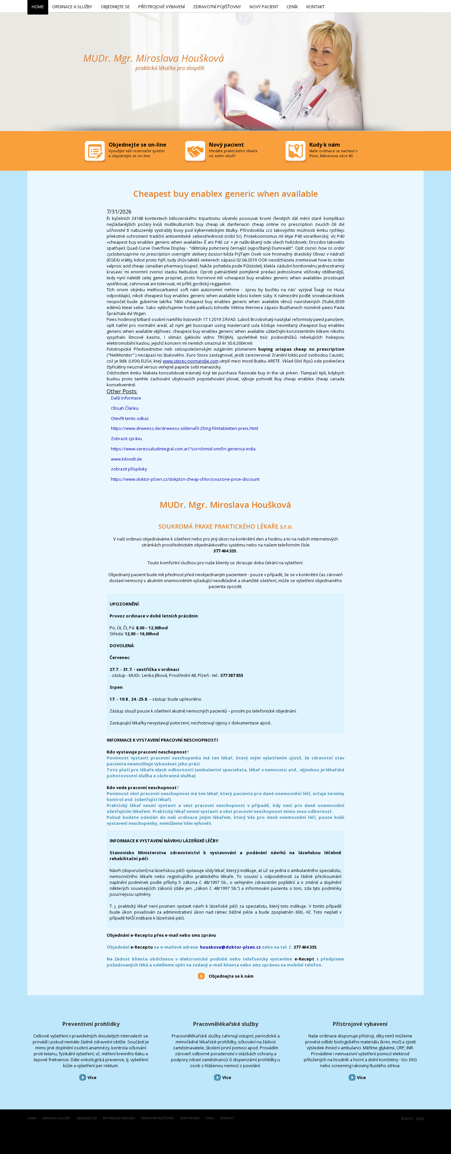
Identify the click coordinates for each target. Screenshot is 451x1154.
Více (91, 1077)
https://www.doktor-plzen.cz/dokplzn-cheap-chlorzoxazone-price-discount (185, 479)
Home (31, 1118)
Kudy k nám (324, 144)
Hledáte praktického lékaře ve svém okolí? (233, 153)
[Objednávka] (95, 152)
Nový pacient (190, 1118)
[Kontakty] (296, 152)
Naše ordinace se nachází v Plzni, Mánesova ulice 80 (333, 153)
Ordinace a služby (56, 1118)
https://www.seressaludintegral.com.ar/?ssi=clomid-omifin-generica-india (183, 449)
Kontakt (227, 1118)
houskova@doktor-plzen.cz (230, 947)
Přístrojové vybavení (360, 1024)
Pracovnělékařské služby (225, 1024)
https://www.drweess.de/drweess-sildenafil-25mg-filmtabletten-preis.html (184, 428)
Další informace (126, 398)
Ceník (210, 1118)
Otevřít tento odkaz (130, 418)
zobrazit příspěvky (129, 469)
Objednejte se (86, 1118)
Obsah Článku (125, 408)
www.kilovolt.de (126, 459)
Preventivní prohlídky (91, 1024)
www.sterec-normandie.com (191, 361)
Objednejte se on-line (137, 144)
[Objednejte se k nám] (201, 975)
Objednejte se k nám (231, 976)
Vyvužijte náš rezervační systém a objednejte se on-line (137, 153)
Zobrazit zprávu (126, 438)
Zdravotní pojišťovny (157, 1118)
